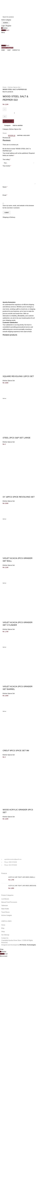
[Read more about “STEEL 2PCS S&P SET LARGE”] (5, 452)
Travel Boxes (5, 912)
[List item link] (19, 863)
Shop (3, 931)
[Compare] (5, 373)
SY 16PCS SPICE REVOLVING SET (19, 497)
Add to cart (8, 121)
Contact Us (4, 938)
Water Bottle (5, 909)
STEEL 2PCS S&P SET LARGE (16, 438)
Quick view (5, 395)
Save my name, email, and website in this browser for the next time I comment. (18, 207)
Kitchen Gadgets (6, 915)
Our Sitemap (5, 935)
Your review (7, 166)
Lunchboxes (5, 899)
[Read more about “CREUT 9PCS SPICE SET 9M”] (5, 765)
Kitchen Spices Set (14, 87)
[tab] (11, 135)
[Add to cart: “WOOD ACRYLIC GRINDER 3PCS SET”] (5, 826)
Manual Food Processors (9, 902)
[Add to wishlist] (5, 386)
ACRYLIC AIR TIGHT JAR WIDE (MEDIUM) (22, 885)
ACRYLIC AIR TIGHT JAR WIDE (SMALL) (21, 877)
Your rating (6, 159)
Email (5, 195)
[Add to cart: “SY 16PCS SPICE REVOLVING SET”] (5, 511)
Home (5, 87)
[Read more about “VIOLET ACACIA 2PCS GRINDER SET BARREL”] (5, 703)
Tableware (4, 905)
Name (5, 187)
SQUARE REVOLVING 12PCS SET (18, 376)
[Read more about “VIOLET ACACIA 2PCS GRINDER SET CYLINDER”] (5, 639)
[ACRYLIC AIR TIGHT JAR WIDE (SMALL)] (4, 879)
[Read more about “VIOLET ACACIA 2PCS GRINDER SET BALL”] (5, 575)
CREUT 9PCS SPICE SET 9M (16, 750)
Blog (2, 928)
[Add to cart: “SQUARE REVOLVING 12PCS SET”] (5, 390)
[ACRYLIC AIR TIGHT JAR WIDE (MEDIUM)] (4, 887)
